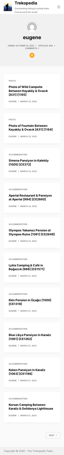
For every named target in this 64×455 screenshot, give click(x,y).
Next (51, 435)
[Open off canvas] (58, 6)
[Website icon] (32, 55)
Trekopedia (26, 2)
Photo (12, 81)
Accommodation (18, 154)
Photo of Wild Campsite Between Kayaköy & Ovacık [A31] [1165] (28, 90)
